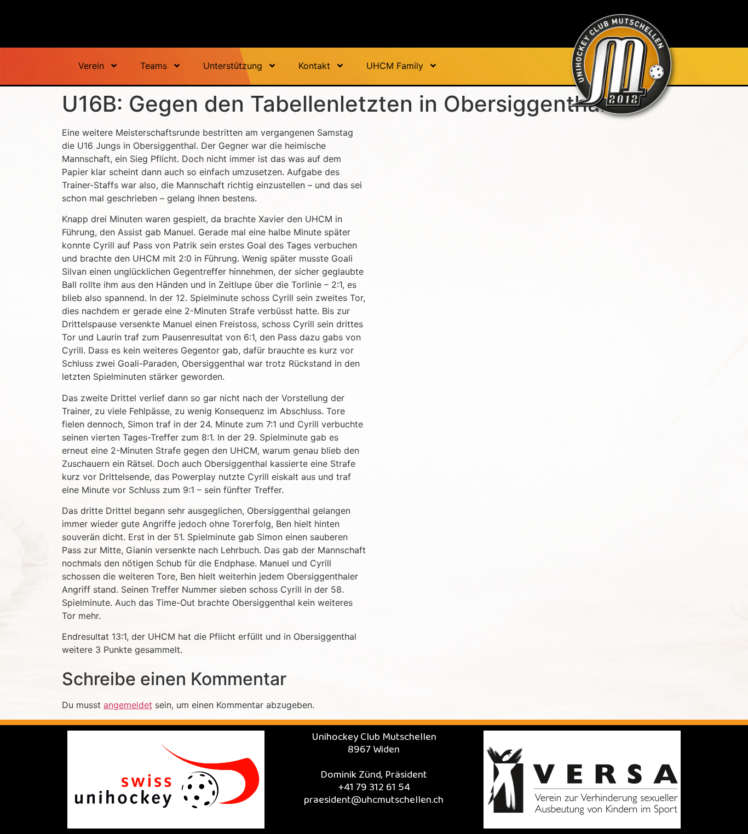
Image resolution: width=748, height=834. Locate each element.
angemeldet (127, 704)
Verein (91, 65)
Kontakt (314, 65)
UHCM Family (394, 65)
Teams (153, 65)
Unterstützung (232, 65)
